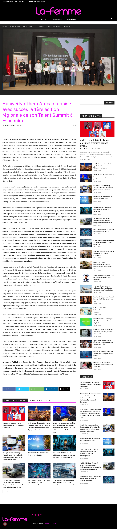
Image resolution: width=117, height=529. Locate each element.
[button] (111, 20)
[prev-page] (4, 491)
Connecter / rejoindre (36, 2)
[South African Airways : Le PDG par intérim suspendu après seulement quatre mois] (86, 278)
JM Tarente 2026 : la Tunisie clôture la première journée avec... (95, 143)
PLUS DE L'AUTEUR (40, 400)
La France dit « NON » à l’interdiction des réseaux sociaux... (101, 310)
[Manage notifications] (5, 524)
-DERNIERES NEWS (15, 26)
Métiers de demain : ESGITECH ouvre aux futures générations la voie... (103, 354)
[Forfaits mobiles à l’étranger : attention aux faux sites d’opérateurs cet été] (86, 322)
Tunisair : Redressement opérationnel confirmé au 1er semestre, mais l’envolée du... (103, 288)
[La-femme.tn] (58, 11)
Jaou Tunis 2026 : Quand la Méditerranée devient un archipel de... (102, 210)
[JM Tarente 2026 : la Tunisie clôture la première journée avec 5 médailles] (14, 413)
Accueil (44, 19)
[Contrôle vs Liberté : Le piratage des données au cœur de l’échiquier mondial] (39, 470)
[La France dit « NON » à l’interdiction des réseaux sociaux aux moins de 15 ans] (86, 311)
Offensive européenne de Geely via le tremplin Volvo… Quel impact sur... (103, 242)
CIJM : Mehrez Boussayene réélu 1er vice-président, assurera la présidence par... (103, 177)
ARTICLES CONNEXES (15, 400)
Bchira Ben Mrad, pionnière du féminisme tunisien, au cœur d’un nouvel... (103, 332)
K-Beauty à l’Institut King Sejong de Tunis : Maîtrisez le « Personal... (103, 364)
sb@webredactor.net (52, 523)
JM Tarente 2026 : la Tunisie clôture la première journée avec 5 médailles (13, 425)
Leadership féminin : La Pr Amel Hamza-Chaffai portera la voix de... (103, 299)
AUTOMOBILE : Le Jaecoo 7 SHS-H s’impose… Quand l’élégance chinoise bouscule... (103, 220)
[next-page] (7, 491)
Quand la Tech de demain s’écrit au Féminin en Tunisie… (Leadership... (103, 253)
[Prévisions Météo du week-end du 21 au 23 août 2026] (39, 443)
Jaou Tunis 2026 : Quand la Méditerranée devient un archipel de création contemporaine (64, 455)
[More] (73, 389)
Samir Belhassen (10, 125)
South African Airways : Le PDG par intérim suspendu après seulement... (103, 277)
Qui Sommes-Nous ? (56, 19)
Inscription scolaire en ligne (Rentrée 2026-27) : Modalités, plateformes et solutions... (103, 188)
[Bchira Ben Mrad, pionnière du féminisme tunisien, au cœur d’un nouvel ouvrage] (86, 333)
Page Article (71, 19)
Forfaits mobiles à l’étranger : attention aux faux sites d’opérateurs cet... (103, 321)
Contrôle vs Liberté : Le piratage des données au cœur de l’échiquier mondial (39, 482)
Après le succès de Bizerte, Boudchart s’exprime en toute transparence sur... (103, 343)
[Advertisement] (39, 132)
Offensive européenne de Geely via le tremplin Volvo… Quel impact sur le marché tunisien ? (63, 482)
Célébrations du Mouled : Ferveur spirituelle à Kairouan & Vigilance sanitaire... (103, 166)
